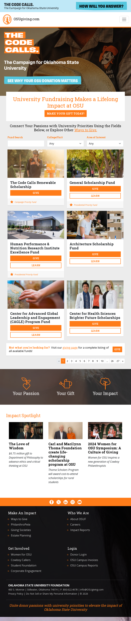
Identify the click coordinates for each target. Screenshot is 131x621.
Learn (95, 195)
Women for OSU (21, 554)
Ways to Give (19, 519)
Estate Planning (21, 535)
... (107, 361)
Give (36, 192)
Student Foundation (23, 565)
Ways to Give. (85, 130)
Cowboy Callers (21, 560)
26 (112, 361)
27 (118, 361)
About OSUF (78, 519)
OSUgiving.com (27, 19)
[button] (26, 386)
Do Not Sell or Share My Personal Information (51, 593)
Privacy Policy (15, 593)
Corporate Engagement (26, 571)
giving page (70, 347)
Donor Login (78, 554)
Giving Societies (21, 530)
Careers (75, 524)
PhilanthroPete (20, 524)
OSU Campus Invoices (84, 560)
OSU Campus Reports (84, 565)
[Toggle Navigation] (124, 19)
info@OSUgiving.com (92, 589)
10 (102, 361)
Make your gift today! (65, 113)
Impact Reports (80, 530)
